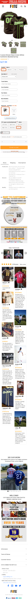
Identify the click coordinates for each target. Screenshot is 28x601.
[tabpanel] (14, 25)
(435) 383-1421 (7, 582)
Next (26, 26)
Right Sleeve (12, 124)
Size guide (14, 74)
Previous (2, 26)
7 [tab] (18, 491)
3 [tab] (11, 491)
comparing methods (10, 118)
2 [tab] (9, 491)
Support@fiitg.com (7, 576)
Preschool (21, 69)
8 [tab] (20, 491)
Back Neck (12, 127)
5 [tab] (14, 491)
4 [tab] (13, 491)
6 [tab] (16, 491)
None (18, 127)
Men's (3, 69)
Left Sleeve (4, 124)
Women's (10, 69)
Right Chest (4, 127)
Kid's (15, 69)
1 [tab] (7, 491)
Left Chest (20, 124)
